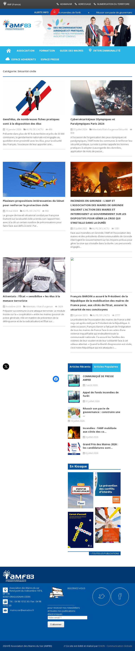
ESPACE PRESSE (50, 59)
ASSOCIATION (25, 50)
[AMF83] (17, 29)
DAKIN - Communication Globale (115, 645)
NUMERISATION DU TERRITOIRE (113, 4)
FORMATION (47, 50)
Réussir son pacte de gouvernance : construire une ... (101, 412)
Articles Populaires (106, 366)
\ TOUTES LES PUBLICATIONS (105, 553)
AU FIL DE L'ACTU (34, 129)
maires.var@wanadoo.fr (22, 610)
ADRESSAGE (84, 4)
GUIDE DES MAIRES (71, 50)
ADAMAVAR (66, 4)
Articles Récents (80, 366)
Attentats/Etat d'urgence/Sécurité (110, 129)
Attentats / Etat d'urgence (39, 306)
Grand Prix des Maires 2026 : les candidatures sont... (100, 446)
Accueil (8, 50)
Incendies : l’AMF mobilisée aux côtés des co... (100, 429)
